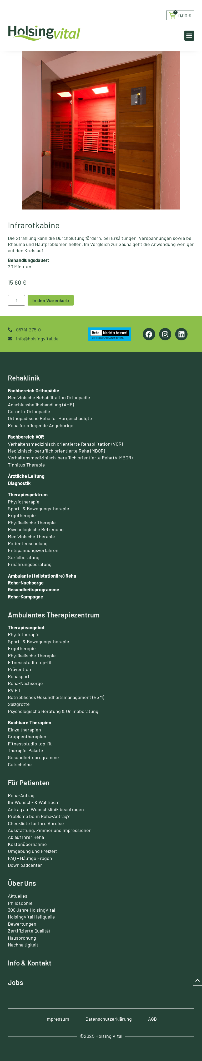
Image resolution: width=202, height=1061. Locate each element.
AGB (152, 1019)
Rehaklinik (24, 378)
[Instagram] (165, 334)
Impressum (57, 1019)
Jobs (15, 982)
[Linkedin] (181, 334)
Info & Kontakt (30, 963)
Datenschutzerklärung (108, 1019)
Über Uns (22, 883)
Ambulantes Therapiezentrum (54, 615)
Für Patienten (28, 782)
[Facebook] (149, 334)
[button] (189, 36)
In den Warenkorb (50, 300)
